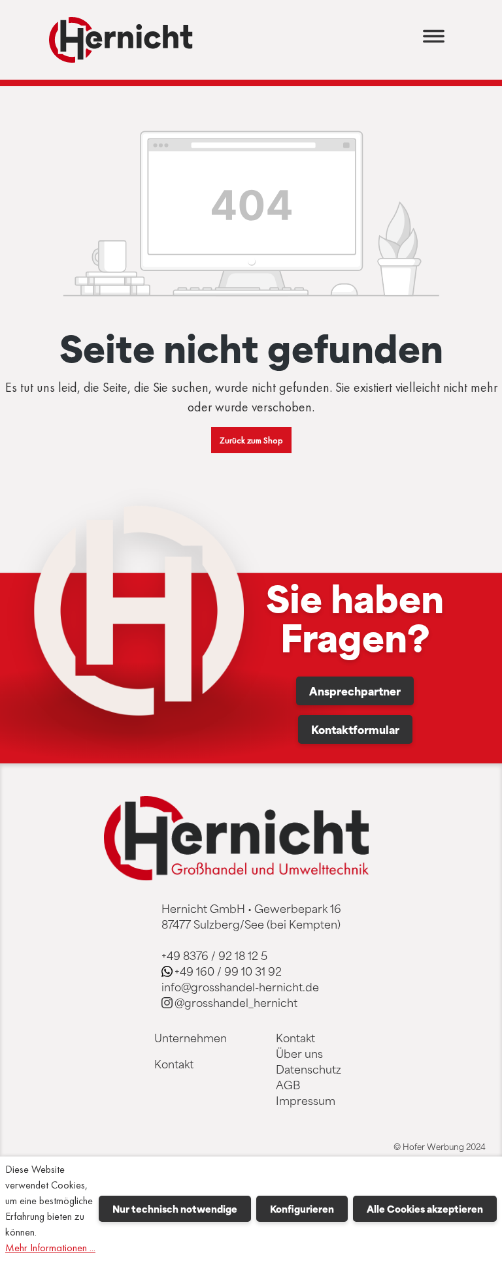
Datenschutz (308, 1069)
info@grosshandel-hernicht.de (240, 987)
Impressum (305, 1100)
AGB (288, 1084)
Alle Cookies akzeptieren (425, 1209)
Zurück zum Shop (251, 440)
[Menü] (433, 40)
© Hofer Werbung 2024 (439, 1146)
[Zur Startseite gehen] (121, 40)
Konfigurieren (302, 1209)
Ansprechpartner (355, 691)
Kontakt (173, 1064)
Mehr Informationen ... (50, 1247)
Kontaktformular (355, 729)
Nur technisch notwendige (174, 1209)
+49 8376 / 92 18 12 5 (214, 955)
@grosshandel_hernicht (236, 1002)
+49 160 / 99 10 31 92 (228, 971)
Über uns (299, 1053)
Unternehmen (190, 1037)
